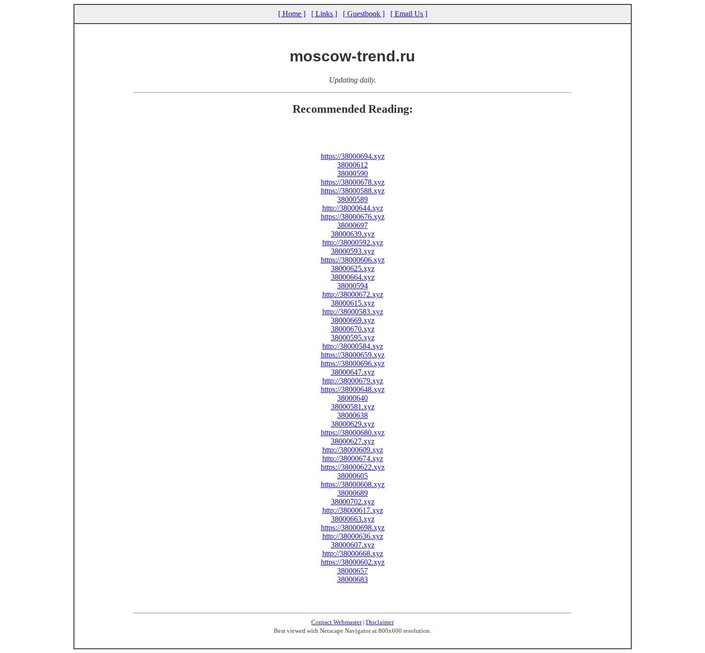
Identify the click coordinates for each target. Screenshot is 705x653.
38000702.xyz (353, 502)
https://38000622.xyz (353, 467)
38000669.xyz (353, 320)
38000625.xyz (353, 268)
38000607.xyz (353, 545)
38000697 (352, 225)
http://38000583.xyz (352, 312)
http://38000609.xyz (352, 450)
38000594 (352, 286)
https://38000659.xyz (353, 355)
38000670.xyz (353, 329)
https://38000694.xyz (353, 156)
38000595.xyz (353, 337)
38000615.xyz (353, 303)
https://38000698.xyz (353, 527)
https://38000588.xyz (353, 191)
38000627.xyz (353, 441)
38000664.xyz (353, 277)
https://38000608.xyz (353, 484)
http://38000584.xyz (352, 346)
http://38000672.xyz (352, 294)
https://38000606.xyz (353, 260)
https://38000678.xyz (353, 182)
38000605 (352, 476)
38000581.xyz (353, 407)
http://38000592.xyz (352, 242)
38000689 (352, 493)
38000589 (352, 199)
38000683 (352, 579)
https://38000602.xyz (353, 562)
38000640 (352, 398)
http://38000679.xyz (352, 381)
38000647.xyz (353, 372)
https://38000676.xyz (353, 217)
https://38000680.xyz (353, 432)
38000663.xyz (353, 519)
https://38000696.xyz (353, 363)
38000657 (352, 571)
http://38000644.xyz (352, 208)
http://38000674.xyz (352, 458)
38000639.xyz (353, 234)
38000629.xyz (353, 424)
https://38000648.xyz (353, 389)
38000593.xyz (353, 251)
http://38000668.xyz (352, 553)
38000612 (352, 165)
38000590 (352, 173)
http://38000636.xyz (352, 536)
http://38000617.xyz (352, 510)
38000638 (352, 415)
